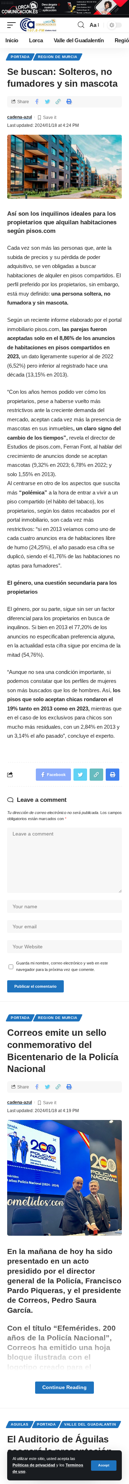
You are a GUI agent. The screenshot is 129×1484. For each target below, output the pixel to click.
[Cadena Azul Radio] (38, 25)
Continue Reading (64, 1387)
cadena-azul (19, 117)
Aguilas (20, 1424)
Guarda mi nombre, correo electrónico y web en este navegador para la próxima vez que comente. (62, 966)
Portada (20, 57)
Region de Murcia (57, 57)
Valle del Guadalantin (90, 1424)
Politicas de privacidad (34, 1465)
